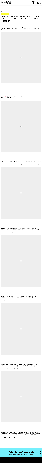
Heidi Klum (9, 25)
